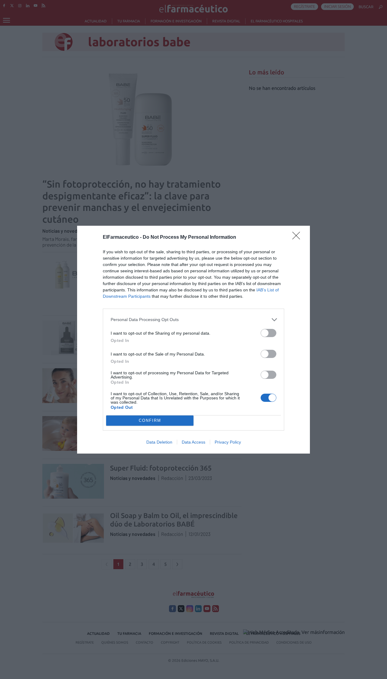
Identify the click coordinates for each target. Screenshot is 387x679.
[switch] (268, 333)
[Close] (298, 237)
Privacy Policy (228, 442)
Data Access (193, 442)
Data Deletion (159, 442)
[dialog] (193, 340)
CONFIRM (150, 420)
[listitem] (193, 320)
